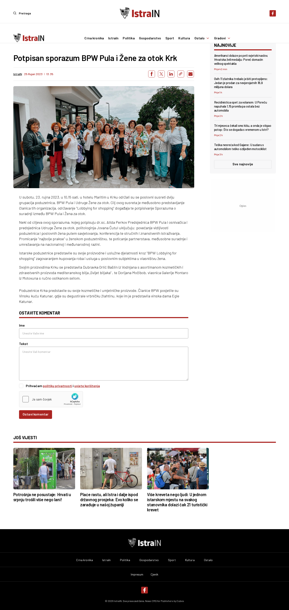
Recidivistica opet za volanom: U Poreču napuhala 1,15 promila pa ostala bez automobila (240, 106)
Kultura (184, 38)
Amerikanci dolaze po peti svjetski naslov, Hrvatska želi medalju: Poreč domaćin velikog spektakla (241, 59)
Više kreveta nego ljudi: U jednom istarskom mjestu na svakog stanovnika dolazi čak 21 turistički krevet (177, 502)
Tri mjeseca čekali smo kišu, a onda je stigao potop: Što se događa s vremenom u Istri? (242, 127)
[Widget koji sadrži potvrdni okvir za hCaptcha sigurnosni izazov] (51, 399)
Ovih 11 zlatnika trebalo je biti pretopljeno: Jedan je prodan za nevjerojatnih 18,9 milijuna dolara (241, 83)
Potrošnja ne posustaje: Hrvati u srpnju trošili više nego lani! (42, 497)
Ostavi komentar (35, 414)
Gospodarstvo (150, 38)
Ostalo (199, 38)
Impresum (137, 574)
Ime (22, 325)
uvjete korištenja (87, 386)
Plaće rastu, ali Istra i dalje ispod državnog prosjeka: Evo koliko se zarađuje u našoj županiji (109, 499)
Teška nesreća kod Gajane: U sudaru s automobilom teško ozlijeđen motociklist (240, 147)
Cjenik (154, 574)
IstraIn (113, 38)
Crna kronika (94, 38)
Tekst (23, 344)
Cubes (180, 600)
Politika (129, 38)
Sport (169, 38)
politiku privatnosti (57, 386)
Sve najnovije (243, 164)
